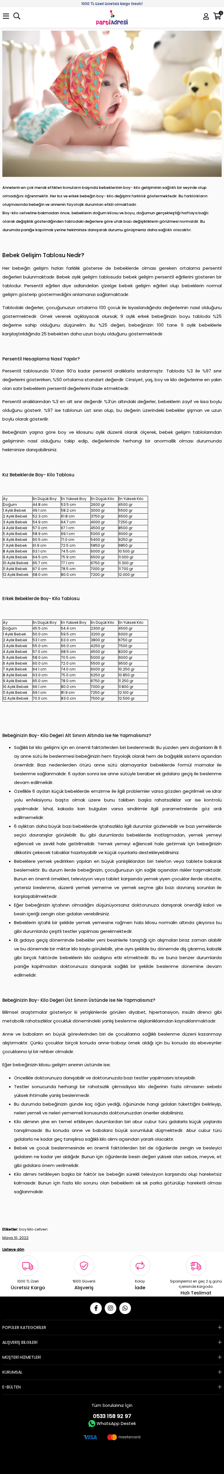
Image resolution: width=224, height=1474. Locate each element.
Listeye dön (13, 1249)
